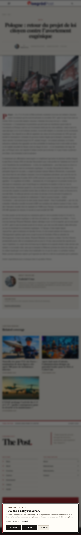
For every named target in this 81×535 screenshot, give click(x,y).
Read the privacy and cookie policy (17, 521)
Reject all (14, 527)
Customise (44, 527)
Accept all (29, 527)
